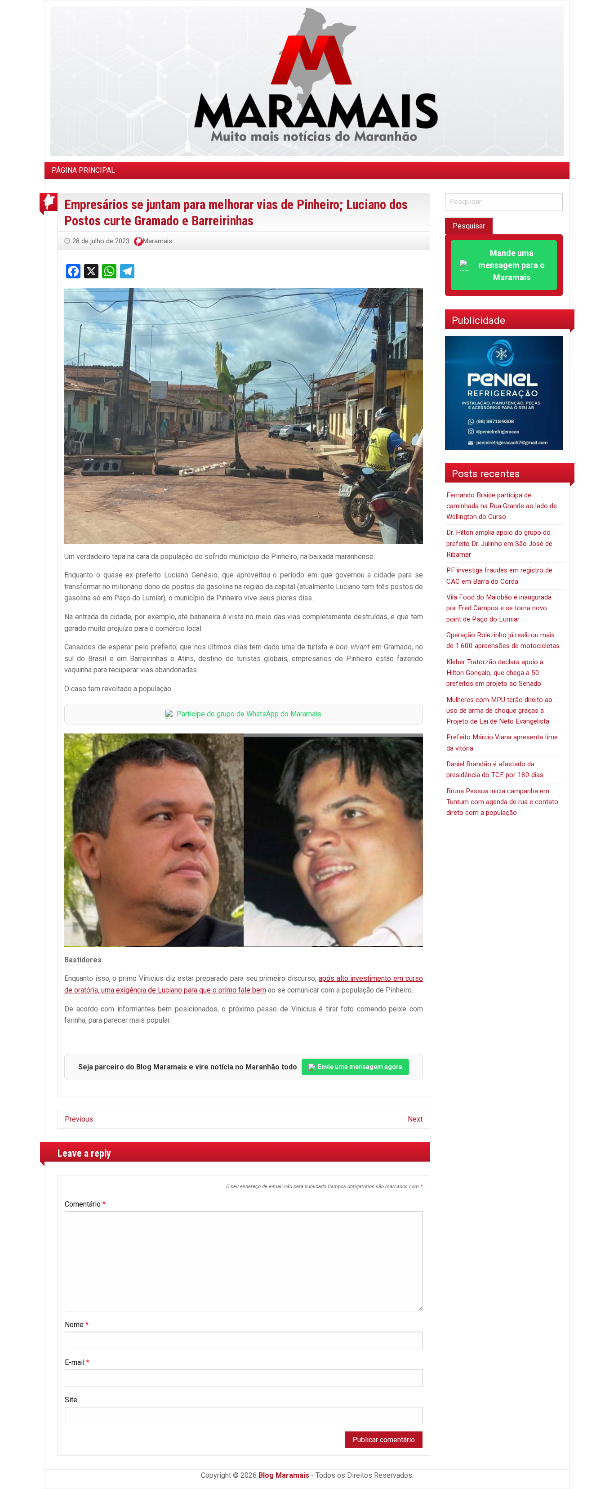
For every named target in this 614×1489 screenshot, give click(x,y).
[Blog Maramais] (307, 80)
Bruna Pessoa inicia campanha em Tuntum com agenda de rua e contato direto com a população (502, 802)
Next (415, 1119)
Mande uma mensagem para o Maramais (511, 265)
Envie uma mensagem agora (360, 1066)
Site (71, 1399)
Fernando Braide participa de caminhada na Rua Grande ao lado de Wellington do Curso (501, 506)
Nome (77, 1324)
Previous (79, 1119)
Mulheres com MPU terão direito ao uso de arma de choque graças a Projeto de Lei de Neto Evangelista (499, 711)
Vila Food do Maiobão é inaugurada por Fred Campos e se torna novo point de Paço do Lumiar (499, 608)
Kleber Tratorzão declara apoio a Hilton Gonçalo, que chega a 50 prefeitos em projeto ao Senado (494, 673)
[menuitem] (83, 170)
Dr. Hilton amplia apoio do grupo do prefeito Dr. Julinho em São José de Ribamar (499, 543)
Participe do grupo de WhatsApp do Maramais (249, 714)
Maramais (157, 241)
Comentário (85, 1204)
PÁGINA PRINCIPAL (83, 170)
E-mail (77, 1362)
